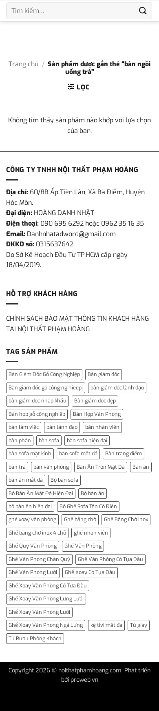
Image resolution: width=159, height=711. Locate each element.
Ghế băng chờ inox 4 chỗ (37, 532)
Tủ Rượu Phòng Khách (35, 638)
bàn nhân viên (102, 427)
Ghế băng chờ (80, 519)
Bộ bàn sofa (64, 479)
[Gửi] (143, 11)
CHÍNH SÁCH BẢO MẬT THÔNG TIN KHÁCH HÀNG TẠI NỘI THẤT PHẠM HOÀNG (77, 323)
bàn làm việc (24, 427)
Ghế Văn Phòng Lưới (33, 572)
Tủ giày (138, 625)
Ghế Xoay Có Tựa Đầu (90, 572)
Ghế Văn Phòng (83, 545)
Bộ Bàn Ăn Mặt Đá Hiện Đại (41, 493)
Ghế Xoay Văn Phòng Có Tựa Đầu (48, 585)
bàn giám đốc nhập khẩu (37, 400)
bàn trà (17, 466)
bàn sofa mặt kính (30, 453)
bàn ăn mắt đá (26, 479)
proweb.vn (84, 680)
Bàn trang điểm (123, 453)
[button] (78, 87)
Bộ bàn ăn (92, 493)
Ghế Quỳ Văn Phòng (33, 545)
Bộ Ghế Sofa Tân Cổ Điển (88, 506)
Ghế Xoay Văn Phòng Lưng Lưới (46, 598)
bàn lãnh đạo (61, 427)
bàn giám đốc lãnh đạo (117, 387)
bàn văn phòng (51, 466)
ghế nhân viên (91, 532)
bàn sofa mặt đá (78, 453)
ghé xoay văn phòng (32, 519)
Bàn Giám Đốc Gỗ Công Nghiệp (44, 374)
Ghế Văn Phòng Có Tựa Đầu (110, 559)
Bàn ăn (140, 466)
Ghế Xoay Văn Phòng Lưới (39, 612)
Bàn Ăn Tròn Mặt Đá (101, 466)
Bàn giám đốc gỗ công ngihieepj (46, 387)
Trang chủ (23, 64)
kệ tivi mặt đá (106, 625)
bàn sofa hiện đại (87, 440)
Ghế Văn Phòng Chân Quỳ (39, 559)
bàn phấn (20, 440)
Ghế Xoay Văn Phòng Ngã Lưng (46, 625)
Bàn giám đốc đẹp (95, 400)
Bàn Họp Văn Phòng (97, 414)
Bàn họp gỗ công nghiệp (37, 414)
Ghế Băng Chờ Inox (126, 519)
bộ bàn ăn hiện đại (30, 506)
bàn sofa (49, 440)
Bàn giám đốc (103, 374)
